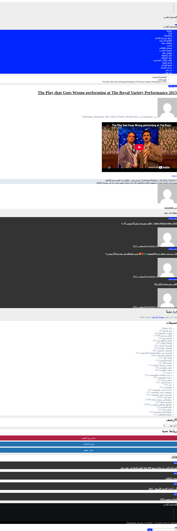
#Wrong (128, 116)
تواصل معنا (167, 53)
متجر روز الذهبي (88, 438)
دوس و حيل (167, 380)
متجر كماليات (88, 444)
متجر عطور (88, 450)
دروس (169, 372)
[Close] (176, 527)
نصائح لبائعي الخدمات (163, 412)
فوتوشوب (168, 387)
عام (170, 385)
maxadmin (148, 116)
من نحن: (168, 72)
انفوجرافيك (167, 363)
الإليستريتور (167, 338)
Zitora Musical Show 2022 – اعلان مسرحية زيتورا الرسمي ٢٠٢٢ (149, 223)
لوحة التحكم (166, 65)
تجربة (169, 45)
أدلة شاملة (167, 331)
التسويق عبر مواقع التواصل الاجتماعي (156, 353)
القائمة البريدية (165, 40)
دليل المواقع (166, 55)
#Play (107, 116)
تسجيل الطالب (165, 48)
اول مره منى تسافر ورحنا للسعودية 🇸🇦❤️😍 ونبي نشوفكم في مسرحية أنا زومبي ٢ (141, 254)
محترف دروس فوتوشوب (161, 395)
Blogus (174, 523)
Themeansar (131, 523)
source (174, 176)
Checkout (168, 35)
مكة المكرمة (166, 407)
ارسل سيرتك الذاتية (163, 38)
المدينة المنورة (166, 360)
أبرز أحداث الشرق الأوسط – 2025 (163, 489)
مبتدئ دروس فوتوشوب (162, 390)
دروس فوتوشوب (164, 377)
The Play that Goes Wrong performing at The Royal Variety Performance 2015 (107, 92)
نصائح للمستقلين (165, 414)
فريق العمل (167, 62)
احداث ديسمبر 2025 (168, 499)
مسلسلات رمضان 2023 (162, 399)
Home (169, 31)
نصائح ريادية (167, 409)
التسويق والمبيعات (164, 355)
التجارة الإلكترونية (164, 340)
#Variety (121, 116)
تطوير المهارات (165, 367)
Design (165, 328)
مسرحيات (172, 86)
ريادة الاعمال (166, 382)
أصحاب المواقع (165, 333)
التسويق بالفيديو (165, 348)
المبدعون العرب (170, 17)
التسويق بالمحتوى (164, 350)
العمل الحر (167, 358)
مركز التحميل (166, 67)
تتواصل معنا (167, 43)
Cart (170, 33)
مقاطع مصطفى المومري (161, 404)
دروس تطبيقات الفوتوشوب (160, 375)
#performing (99, 116)
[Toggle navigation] (176, 24)
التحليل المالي (166, 343)
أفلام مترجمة (166, 335)
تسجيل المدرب (165, 50)
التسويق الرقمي (165, 345)
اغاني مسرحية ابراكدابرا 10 (165, 284)
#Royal (114, 116)
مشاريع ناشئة (166, 402)
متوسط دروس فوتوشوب (161, 392)
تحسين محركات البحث (162, 365)
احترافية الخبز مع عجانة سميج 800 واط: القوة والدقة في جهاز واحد (149, 468)
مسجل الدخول (158, 317)
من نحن (168, 70)
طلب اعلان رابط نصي (162, 60)
